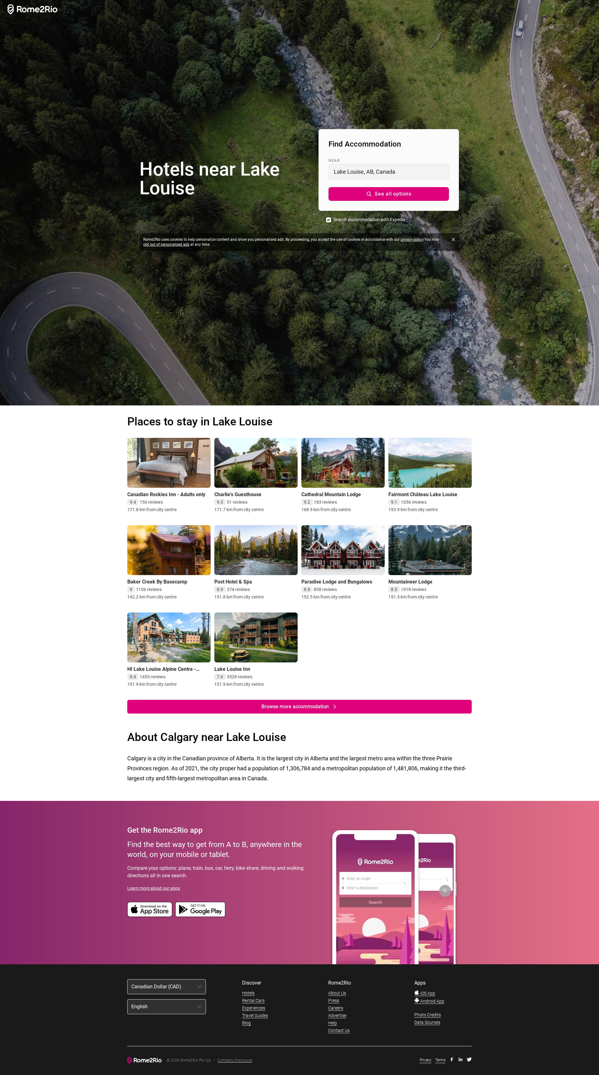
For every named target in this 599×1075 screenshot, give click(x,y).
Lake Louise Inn (232, 669)
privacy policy (412, 239)
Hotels (248, 992)
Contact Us (339, 1030)
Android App (431, 1001)
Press (333, 1000)
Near (334, 160)
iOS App (427, 993)
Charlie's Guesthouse (237, 494)
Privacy (425, 1060)
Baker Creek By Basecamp (157, 582)
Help (332, 1022)
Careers (335, 1007)
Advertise (337, 1015)
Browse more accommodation (295, 706)
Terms (440, 1060)
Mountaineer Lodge (410, 582)
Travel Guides (255, 1015)
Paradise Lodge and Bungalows (336, 582)
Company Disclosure (234, 1060)
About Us (337, 992)
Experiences (253, 1007)
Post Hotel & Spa (233, 582)
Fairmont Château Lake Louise (422, 494)
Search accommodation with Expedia (369, 219)
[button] (389, 194)
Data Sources (427, 1022)
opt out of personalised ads (166, 244)
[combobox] (389, 171)
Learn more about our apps (153, 888)
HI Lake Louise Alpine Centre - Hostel (161, 672)
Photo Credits (427, 1014)
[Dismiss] (453, 239)
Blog (246, 1022)
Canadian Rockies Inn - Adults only (166, 494)
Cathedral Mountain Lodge (331, 494)
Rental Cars (253, 1000)
